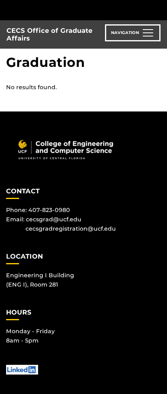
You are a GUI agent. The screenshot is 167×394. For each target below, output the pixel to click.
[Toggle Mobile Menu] (159, 9)
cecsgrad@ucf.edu (53, 219)
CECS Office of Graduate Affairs (49, 34)
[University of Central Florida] (62, 10)
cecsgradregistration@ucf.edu (71, 228)
